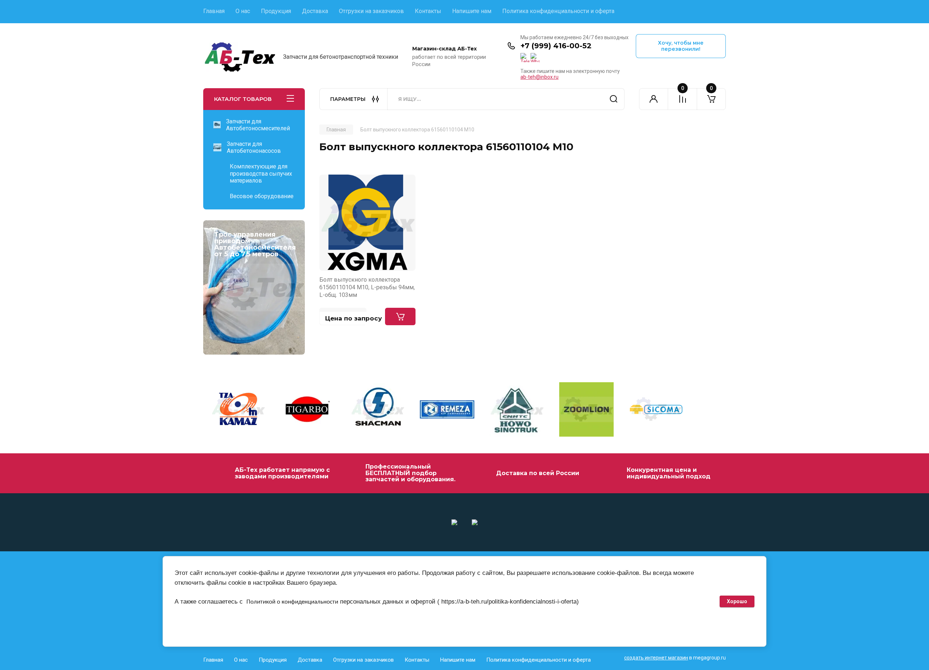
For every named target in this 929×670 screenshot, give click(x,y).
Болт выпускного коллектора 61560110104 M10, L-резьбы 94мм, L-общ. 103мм (367, 287)
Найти (614, 99)
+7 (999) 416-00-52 (556, 45)
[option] (238, 410)
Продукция (276, 11)
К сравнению (329, 184)
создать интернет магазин (656, 658)
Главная (214, 11)
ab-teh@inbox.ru (539, 77)
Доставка (315, 11)
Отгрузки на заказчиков (371, 11)
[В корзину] (400, 316)
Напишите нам (471, 11)
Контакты (428, 11)
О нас (243, 11)
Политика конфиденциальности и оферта (558, 11)
